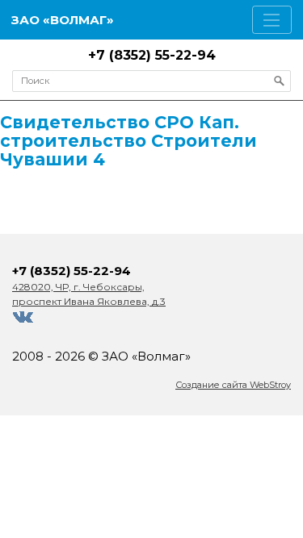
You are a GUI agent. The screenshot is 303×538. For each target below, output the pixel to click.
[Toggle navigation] (272, 20)
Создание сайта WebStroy (233, 384)
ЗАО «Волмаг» (62, 20)
